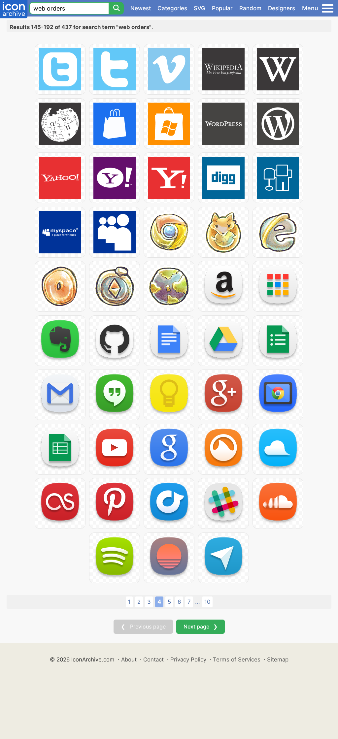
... (197, 602)
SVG (199, 8)
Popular (222, 8)
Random (250, 8)
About (129, 659)
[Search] (116, 8)
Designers (281, 8)
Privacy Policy (188, 659)
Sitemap (277, 659)
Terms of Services (236, 659)
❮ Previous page (143, 626)
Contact (153, 659)
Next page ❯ (201, 626)
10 (207, 601)
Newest (140, 8)
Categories (172, 8)
